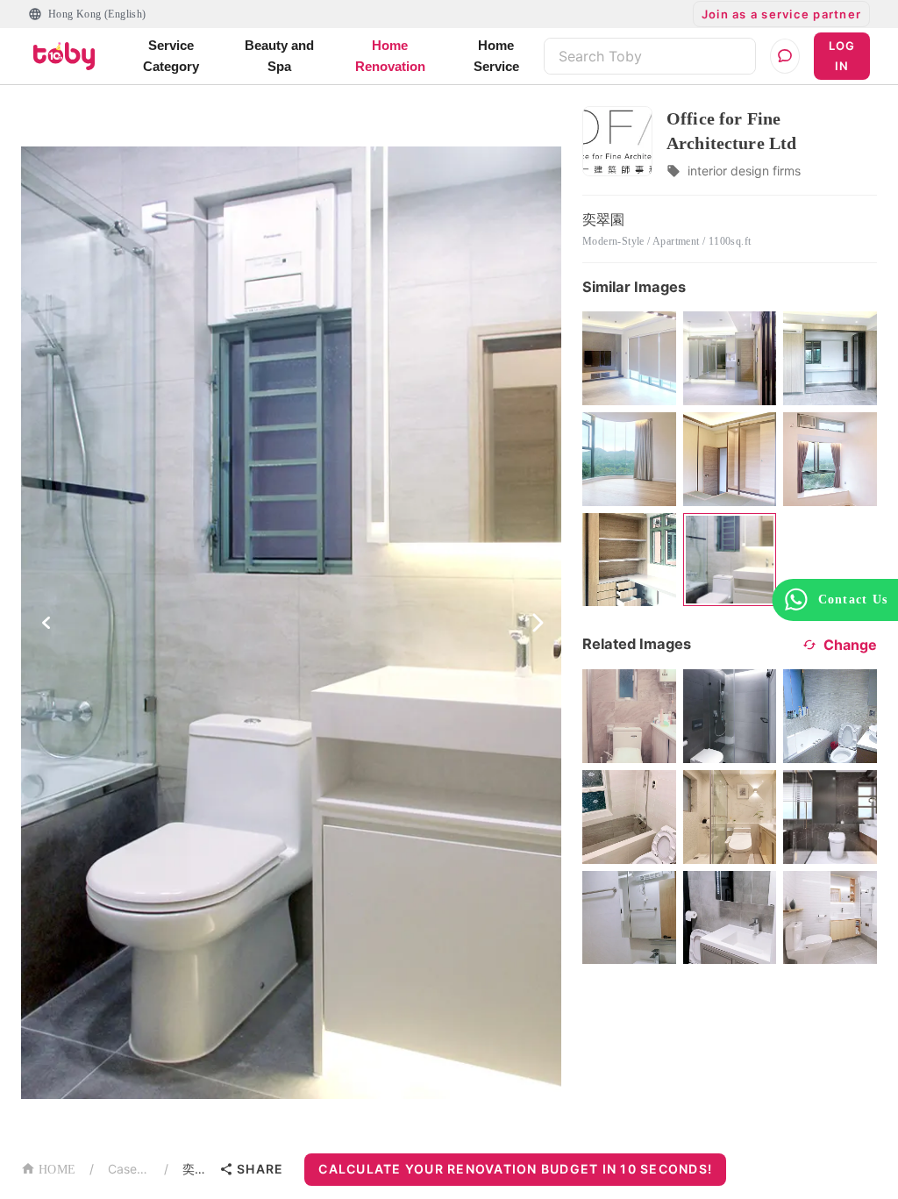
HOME (57, 1169)
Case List (129, 1168)
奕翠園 (197, 1168)
